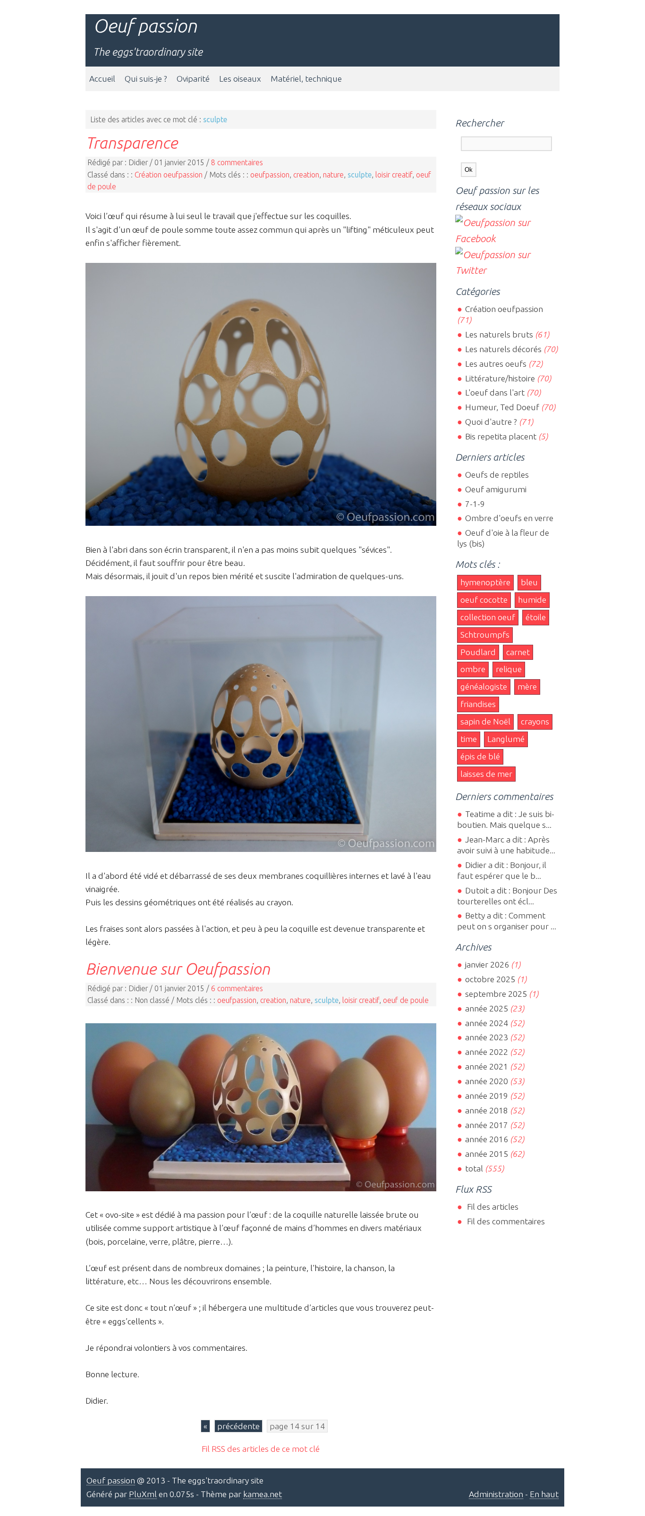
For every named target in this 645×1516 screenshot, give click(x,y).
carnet (518, 652)
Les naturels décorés (503, 349)
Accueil (102, 78)
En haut (544, 1494)
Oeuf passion (145, 25)
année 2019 (486, 1095)
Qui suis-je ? (146, 78)
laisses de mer (486, 773)
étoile (536, 617)
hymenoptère (485, 582)
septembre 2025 (495, 993)
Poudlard (478, 652)
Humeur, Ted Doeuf (502, 407)
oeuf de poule (406, 1000)
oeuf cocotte (484, 599)
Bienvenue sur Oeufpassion (177, 968)
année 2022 (486, 1051)
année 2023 (486, 1037)
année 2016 (486, 1139)
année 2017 (486, 1124)
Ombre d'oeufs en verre (509, 518)
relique (509, 669)
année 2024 (486, 1023)
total (474, 1168)
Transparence (131, 143)
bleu (529, 582)
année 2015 (486, 1153)
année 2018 (486, 1110)
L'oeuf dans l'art (494, 392)
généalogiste (483, 686)
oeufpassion (269, 174)
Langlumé (506, 738)
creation (306, 174)
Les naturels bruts (499, 334)
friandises (478, 703)
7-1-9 (474, 503)
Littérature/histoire (500, 378)
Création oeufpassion (169, 174)
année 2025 (486, 1008)
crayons (535, 721)
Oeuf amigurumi (495, 489)
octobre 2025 (490, 979)
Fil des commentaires (504, 1221)
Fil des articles (491, 1206)
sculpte (360, 174)
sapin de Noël (485, 721)
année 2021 (486, 1066)
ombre (472, 669)
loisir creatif (393, 174)
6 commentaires (237, 988)
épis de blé (480, 756)
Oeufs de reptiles (496, 474)
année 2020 (486, 1081)
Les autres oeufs (495, 363)
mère (527, 686)
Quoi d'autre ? (491, 421)
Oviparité (193, 78)
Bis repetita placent (500, 436)
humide (532, 599)
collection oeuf (487, 617)
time (468, 738)
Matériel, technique (306, 78)
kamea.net (262, 1494)
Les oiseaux (240, 78)
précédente (238, 1426)
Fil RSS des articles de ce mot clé (261, 1448)
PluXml (143, 1494)
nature (333, 174)
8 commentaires (237, 162)
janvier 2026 (487, 964)
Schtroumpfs (484, 634)
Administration (496, 1494)
